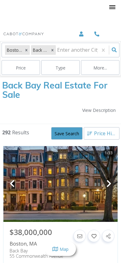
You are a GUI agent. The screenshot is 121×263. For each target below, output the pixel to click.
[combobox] (57, 50)
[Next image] (109, 184)
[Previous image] (12, 184)
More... (100, 68)
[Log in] (81, 34)
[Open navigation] (112, 7)
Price (21, 68)
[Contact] (80, 236)
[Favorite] (94, 236)
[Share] (108, 236)
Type (60, 68)
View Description (99, 110)
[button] (26, 50)
